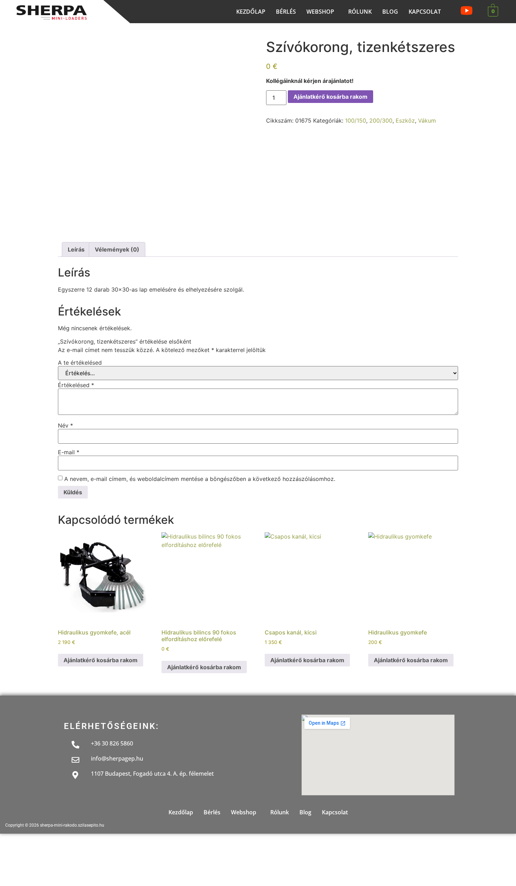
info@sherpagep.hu (117, 758)
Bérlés (286, 11)
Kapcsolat (425, 11)
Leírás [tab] (76, 249)
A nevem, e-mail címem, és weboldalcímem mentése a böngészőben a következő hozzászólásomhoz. (199, 479)
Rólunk (360, 11)
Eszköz (405, 120)
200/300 (380, 120)
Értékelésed (76, 385)
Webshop (320, 11)
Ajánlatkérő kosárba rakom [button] (101, 660)
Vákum (427, 120)
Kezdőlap (250, 11)
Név (65, 425)
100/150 (355, 120)
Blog (390, 11)
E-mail (68, 452)
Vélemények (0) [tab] (117, 249)
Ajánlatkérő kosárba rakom (330, 96)
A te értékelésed (80, 362)
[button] (322, 12)
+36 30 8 (102, 743)
